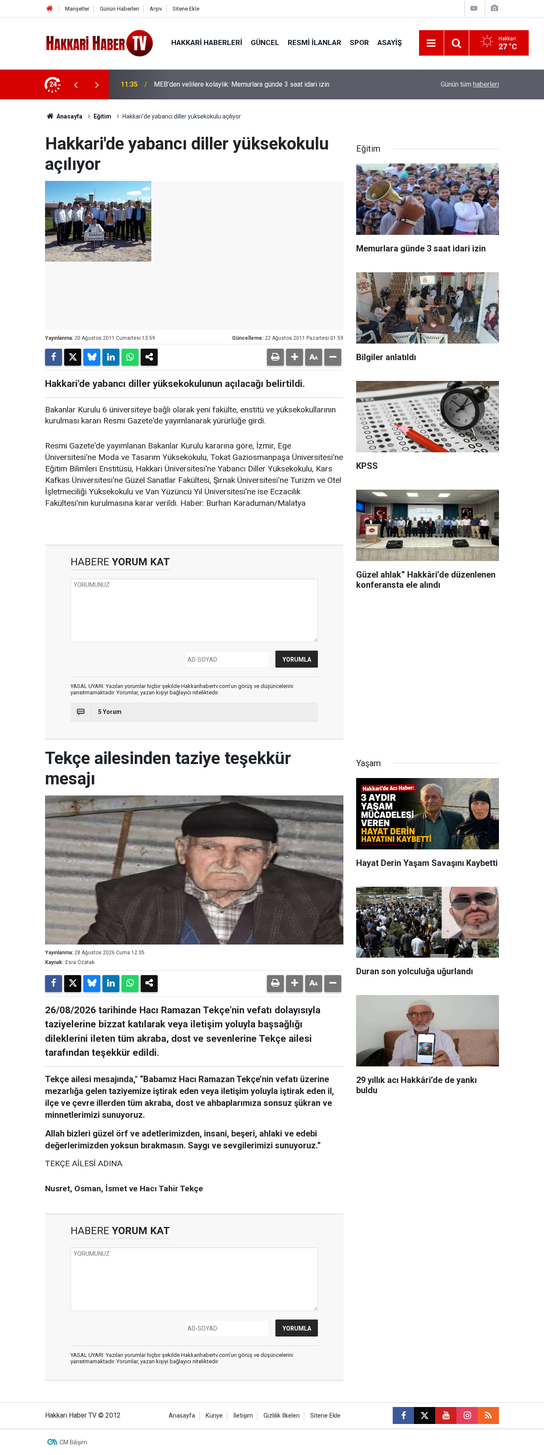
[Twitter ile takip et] (424, 1415)
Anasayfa (68, 116)
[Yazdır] (275, 357)
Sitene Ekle (186, 9)
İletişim (243, 1415)
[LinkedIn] (110, 357)
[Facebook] (53, 357)
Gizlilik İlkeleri (282, 1415)
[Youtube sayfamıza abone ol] (445, 1415)
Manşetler (77, 9)
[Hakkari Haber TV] (99, 42)
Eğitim (102, 116)
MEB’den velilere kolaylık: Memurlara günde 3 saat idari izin (241, 84)
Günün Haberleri (119, 9)
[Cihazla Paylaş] (149, 357)
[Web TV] (474, 8)
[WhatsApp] (130, 357)
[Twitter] (72, 357)
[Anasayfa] (49, 9)
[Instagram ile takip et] (467, 1415)
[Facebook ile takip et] (403, 1415)
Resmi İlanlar (314, 42)
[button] (294, 357)
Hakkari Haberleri (206, 42)
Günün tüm (470, 84)
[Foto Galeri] (494, 8)
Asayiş (389, 42)
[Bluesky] (91, 357)
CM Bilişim (73, 1442)
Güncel (265, 42)
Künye (214, 1415)
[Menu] (431, 43)
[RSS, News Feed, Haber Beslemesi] (488, 1415)
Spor (359, 42)
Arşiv (156, 9)
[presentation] (75, 84)
